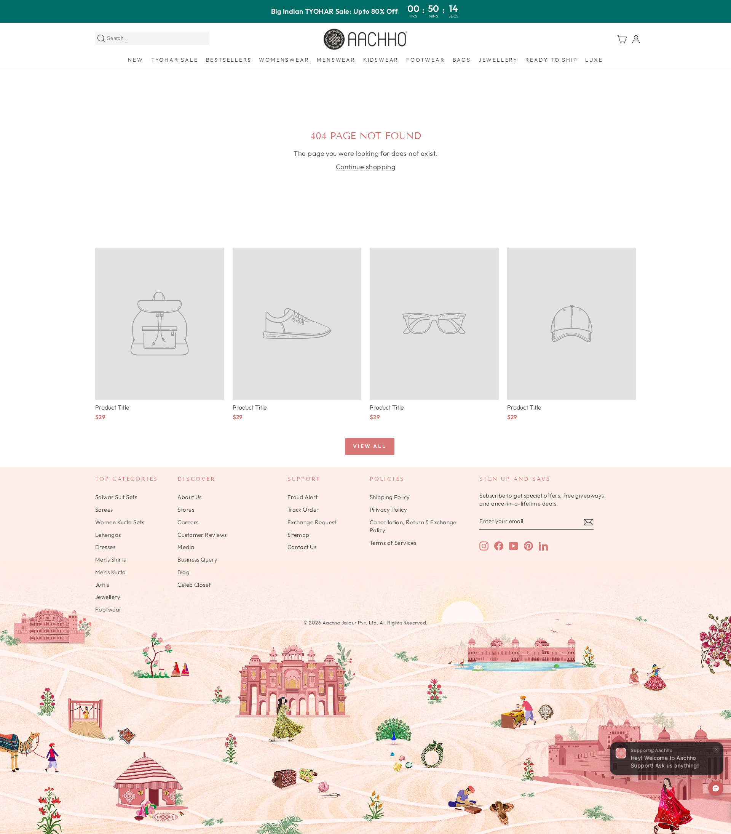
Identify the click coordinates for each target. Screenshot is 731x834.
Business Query (197, 559)
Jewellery (498, 59)
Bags (462, 59)
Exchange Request (312, 522)
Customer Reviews (202, 534)
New (135, 59)
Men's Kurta (110, 572)
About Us (189, 497)
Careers (187, 522)
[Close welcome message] (716, 748)
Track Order (303, 509)
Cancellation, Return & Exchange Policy (413, 526)
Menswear (336, 59)
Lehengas (108, 534)
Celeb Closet (194, 584)
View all (369, 446)
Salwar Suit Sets (116, 497)
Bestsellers (229, 59)
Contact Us (302, 547)
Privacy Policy (388, 509)
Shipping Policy (390, 497)
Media (185, 547)
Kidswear (381, 59)
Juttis (102, 584)
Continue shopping (366, 166)
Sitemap (298, 534)
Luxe (594, 59)
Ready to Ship (551, 59)
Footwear (425, 59)
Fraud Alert (302, 497)
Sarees (104, 509)
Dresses (105, 547)
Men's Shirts (110, 559)
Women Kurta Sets (119, 522)
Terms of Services (393, 542)
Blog (183, 572)
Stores (185, 509)
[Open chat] (715, 788)
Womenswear (284, 59)
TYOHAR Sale (174, 59)
